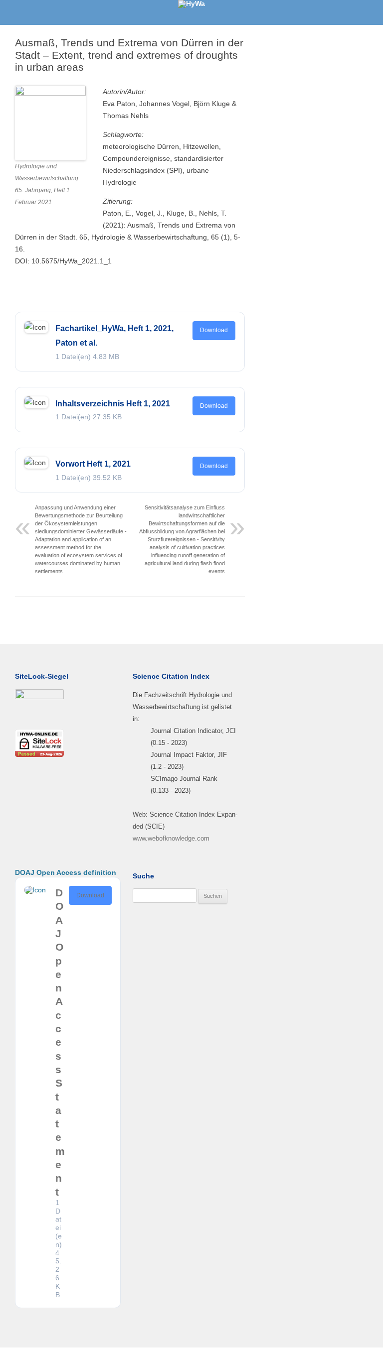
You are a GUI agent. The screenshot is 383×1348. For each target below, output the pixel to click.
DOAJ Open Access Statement (60, 1042)
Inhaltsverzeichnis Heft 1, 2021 (112, 403)
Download (214, 330)
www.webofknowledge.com (171, 838)
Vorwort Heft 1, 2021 (93, 464)
